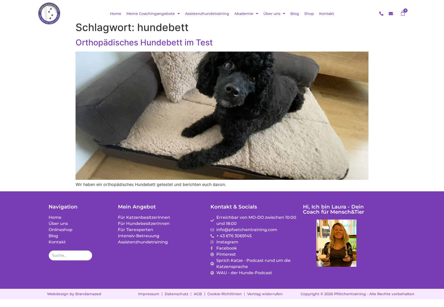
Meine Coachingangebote (150, 13)
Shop (309, 13)
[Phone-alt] (381, 13)
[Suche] (87, 255)
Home (115, 13)
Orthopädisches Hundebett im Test (144, 42)
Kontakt (326, 13)
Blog (294, 13)
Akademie (243, 13)
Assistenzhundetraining (207, 13)
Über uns (271, 13)
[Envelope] (391, 13)
